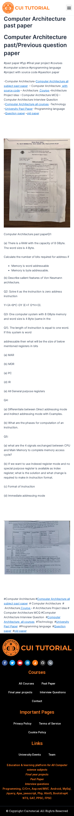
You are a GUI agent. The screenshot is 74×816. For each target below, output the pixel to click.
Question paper (15, 113)
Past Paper (48, 683)
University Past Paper (19, 109)
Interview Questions (53, 692)
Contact (37, 701)
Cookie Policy (37, 732)
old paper (33, 113)
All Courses (26, 683)
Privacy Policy (22, 723)
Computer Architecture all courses (27, 104)
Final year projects (20, 692)
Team (51, 754)
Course (44, 90)
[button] (69, 8)
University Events (30, 754)
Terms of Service (50, 723)
